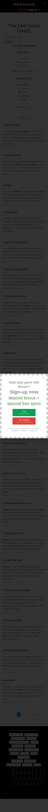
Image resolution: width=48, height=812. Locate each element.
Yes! (24, 412)
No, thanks (24, 421)
